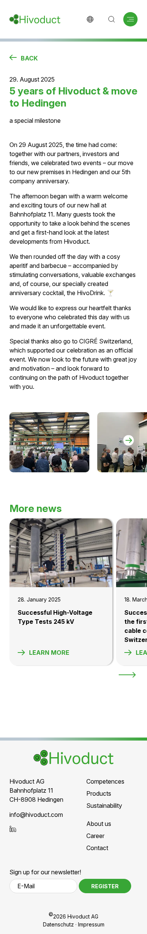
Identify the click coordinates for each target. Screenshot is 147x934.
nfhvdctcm (37, 814)
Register (105, 886)
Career (95, 836)
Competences (105, 781)
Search (111, 19)
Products (98, 793)
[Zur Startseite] (34, 19)
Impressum (91, 924)
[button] (130, 19)
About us (98, 823)
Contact (97, 848)
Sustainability (104, 805)
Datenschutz (58, 924)
